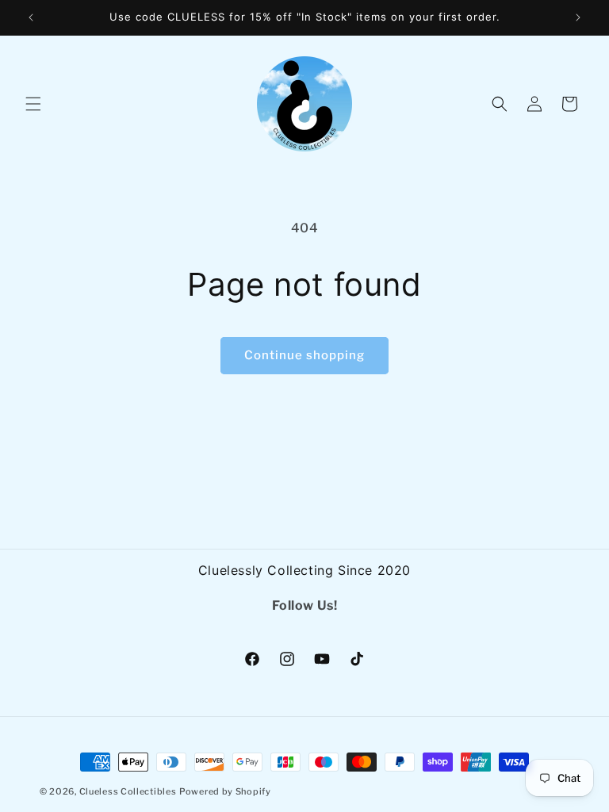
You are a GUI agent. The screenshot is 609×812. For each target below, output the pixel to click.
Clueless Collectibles (128, 791)
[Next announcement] (578, 17)
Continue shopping (304, 355)
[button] (33, 103)
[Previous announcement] (30, 17)
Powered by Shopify (225, 791)
